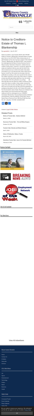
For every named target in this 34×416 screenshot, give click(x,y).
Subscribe (20, 3)
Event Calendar (5, 401)
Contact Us (8, 3)
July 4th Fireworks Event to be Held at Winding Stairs (16, 1)
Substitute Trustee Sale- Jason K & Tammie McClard (17, 140)
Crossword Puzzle (6, 399)
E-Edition (14, 3)
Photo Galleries (5, 403)
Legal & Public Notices (12, 109)
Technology (4, 380)
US (2, 373)
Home (3, 354)
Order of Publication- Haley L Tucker (13, 134)
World (3, 384)
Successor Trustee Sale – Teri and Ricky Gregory (16, 122)
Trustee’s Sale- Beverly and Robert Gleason (15, 128)
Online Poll (4, 405)
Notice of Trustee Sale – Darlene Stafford (14, 115)
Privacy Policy (27, 410)
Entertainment (5, 378)
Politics (3, 382)
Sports (3, 375)
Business (4, 387)
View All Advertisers (16, 340)
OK (17, 413)
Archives (26, 3)
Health (3, 389)
